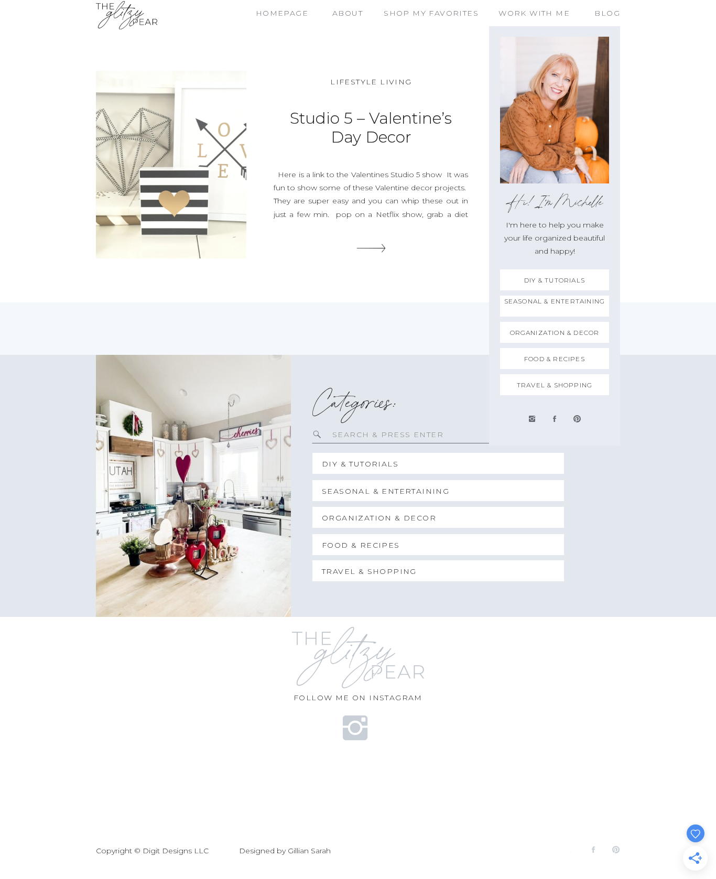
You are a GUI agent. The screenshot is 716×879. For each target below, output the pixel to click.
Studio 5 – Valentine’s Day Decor (371, 127)
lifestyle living (370, 81)
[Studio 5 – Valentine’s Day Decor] (171, 164)
